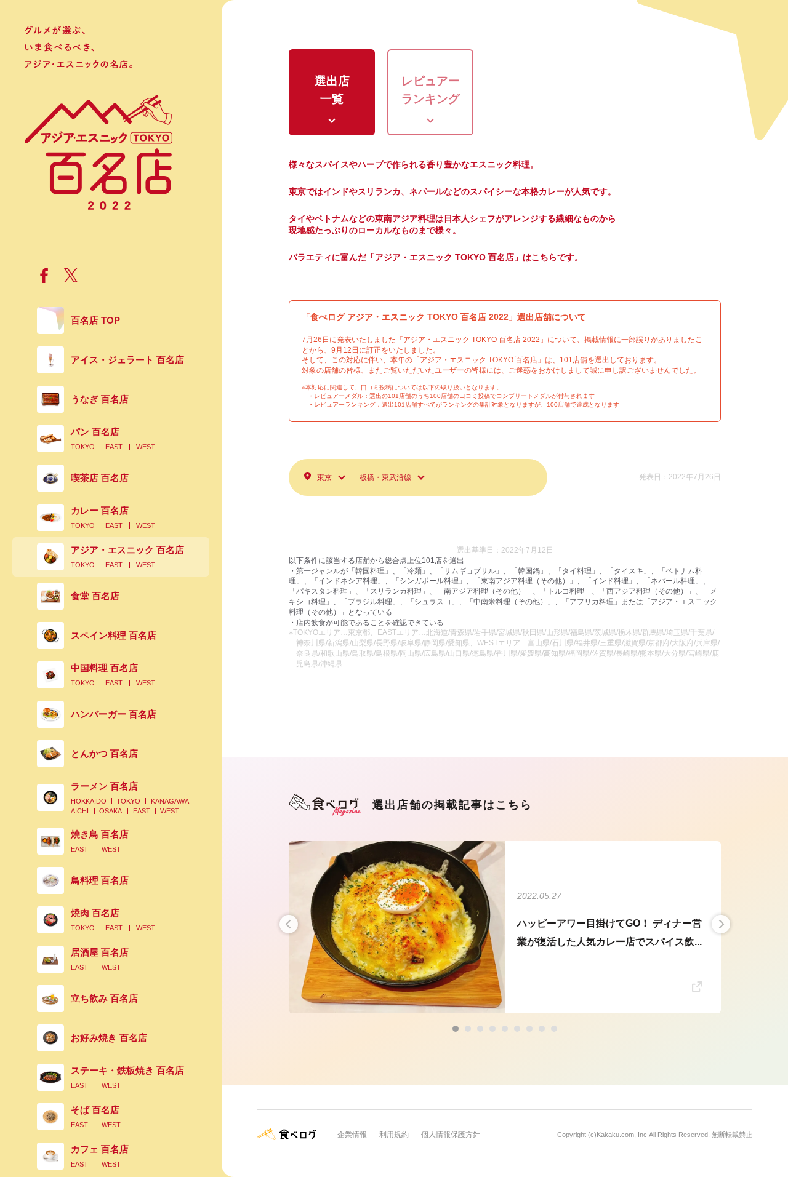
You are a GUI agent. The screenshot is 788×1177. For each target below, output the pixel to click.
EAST (114, 446)
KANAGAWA (170, 801)
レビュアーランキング (430, 89)
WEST (145, 446)
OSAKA (110, 811)
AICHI (80, 811)
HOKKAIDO (89, 801)
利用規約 (394, 1134)
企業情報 (352, 1134)
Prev (288, 924)
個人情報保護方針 (450, 1134)
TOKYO (83, 446)
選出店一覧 (332, 89)
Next (721, 924)
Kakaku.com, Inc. (623, 1134)
